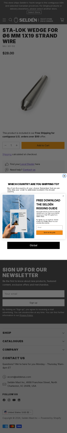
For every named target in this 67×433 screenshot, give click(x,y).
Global (33, 245)
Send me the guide (49, 232)
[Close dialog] (64, 176)
